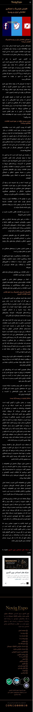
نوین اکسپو (12, 550)
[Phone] (11, 705)
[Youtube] (6, 705)
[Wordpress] (15, 705)
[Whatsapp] (22, 705)
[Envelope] (13, 705)
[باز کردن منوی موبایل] (30, 2)
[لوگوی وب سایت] (16, 2)
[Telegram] (24, 705)
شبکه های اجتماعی (22, 550)
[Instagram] (26, 705)
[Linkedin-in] (9, 705)
